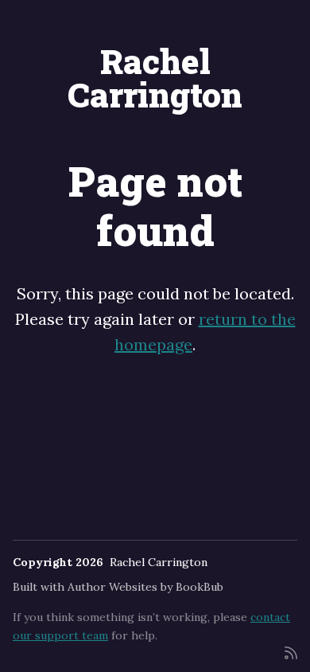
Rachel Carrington (155, 77)
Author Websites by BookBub (145, 587)
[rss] (291, 651)
